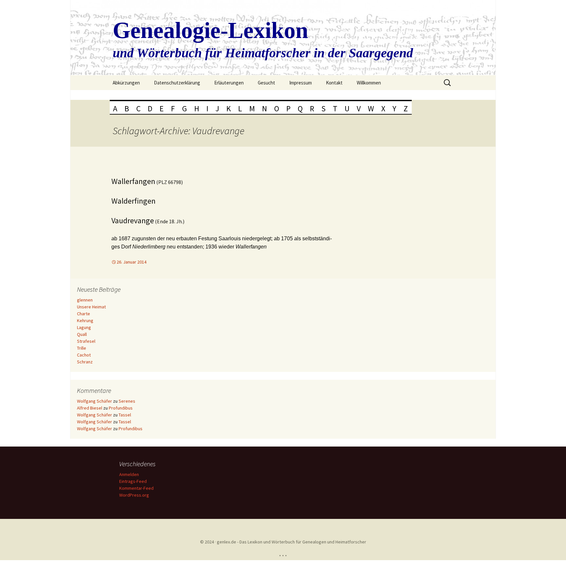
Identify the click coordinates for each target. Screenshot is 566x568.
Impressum (300, 83)
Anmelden (129, 474)
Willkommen (369, 83)
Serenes (127, 401)
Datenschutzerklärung (177, 83)
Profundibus (121, 408)
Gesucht (266, 83)
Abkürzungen (126, 83)
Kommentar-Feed (136, 488)
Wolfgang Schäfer (94, 401)
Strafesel (86, 341)
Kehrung (85, 320)
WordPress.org (134, 495)
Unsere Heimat (91, 307)
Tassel (125, 415)
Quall (82, 334)
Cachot (84, 355)
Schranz (85, 362)
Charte (83, 314)
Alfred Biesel (89, 408)
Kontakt (334, 83)
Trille (81, 348)
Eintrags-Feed (133, 481)
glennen (85, 300)
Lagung (84, 327)
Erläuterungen (229, 83)
